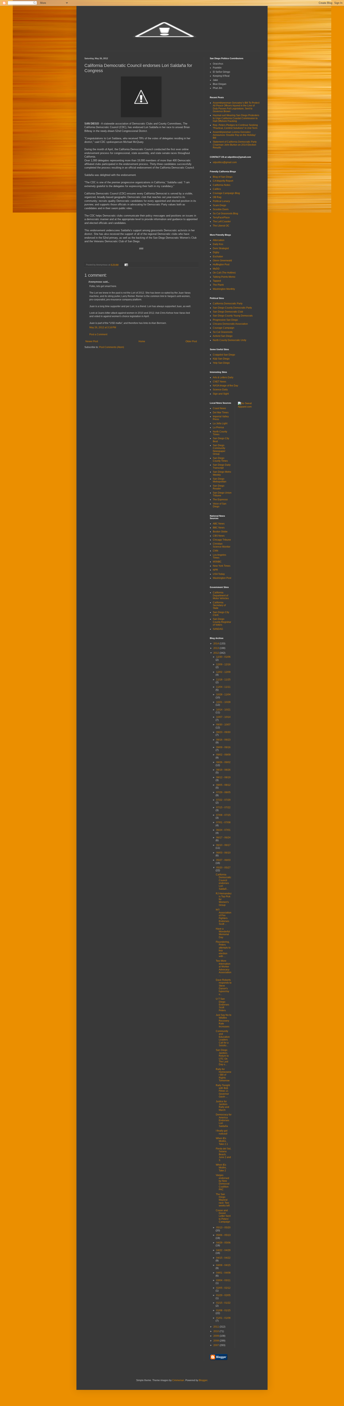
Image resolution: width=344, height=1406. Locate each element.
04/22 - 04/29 (223, 1250)
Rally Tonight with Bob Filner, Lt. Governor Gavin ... (223, 1091)
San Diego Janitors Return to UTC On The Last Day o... (222, 1057)
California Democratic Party (227, 303)
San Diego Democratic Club (228, 311)
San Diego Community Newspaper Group (219, 449)
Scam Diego (219, 205)
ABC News (219, 523)
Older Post (191, 341)
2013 (216, 648)
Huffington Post (221, 264)
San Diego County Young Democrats (233, 315)
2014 (216, 643)
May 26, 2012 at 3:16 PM (102, 327)
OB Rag (217, 197)
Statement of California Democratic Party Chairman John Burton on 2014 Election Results (235, 144)
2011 (216, 1326)
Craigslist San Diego (224, 354)
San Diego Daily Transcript (222, 466)
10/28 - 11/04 (223, 694)
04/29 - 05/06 (223, 1242)
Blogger (203, 1380)
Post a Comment (98, 334)
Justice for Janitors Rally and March (222, 1105)
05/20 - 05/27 (223, 867)
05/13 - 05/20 (223, 1227)
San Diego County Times (220, 459)
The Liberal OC (221, 225)
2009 (216, 1335)
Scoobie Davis (221, 209)
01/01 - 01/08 (223, 1318)
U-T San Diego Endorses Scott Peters (222, 1004)
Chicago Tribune (222, 539)
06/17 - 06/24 (223, 837)
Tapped (217, 280)
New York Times (221, 565)
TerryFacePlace (221, 217)
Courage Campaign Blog (226, 193)
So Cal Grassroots (223, 332)
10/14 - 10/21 (223, 709)
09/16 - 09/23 (223, 739)
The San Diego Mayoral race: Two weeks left (223, 1200)
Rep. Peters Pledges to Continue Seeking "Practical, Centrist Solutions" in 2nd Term (235, 126)
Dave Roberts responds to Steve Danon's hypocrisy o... (224, 987)
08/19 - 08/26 (223, 769)
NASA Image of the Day (225, 385)
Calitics (217, 189)
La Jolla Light (220, 423)
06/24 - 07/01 (223, 830)
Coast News (219, 408)
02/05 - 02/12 (223, 1287)
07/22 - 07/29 (223, 800)
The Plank (218, 284)
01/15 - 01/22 (223, 1302)
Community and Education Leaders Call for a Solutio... (223, 1038)
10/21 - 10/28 (223, 702)
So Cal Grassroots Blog (225, 213)
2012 (216, 653)
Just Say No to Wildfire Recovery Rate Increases (223, 1021)
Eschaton (218, 256)
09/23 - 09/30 (223, 732)
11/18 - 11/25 (223, 679)
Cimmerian (178, 1380)
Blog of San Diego (223, 176)
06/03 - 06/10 (223, 852)
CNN (215, 550)
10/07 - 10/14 (223, 717)
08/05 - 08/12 (223, 785)
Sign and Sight (221, 393)
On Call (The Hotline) (224, 272)
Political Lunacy (221, 201)
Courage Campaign (223, 327)
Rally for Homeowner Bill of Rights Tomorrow (223, 1075)
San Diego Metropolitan (219, 480)
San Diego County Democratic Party (232, 307)
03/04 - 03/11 (223, 1280)
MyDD (216, 268)
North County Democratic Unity (229, 340)
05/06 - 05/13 (223, 1235)
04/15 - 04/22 (223, 1257)
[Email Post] (126, 265)
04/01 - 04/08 (223, 1272)
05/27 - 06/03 (223, 860)
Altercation (218, 240)
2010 (216, 1331)
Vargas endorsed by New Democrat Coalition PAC (222, 1182)
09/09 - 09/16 (223, 747)
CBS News (219, 535)
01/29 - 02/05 (223, 1295)
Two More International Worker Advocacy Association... (223, 968)
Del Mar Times (221, 412)
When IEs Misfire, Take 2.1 (222, 1141)
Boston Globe (220, 531)
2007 (216, 1345)
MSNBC (217, 561)
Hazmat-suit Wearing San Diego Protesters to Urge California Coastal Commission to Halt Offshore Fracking (236, 118)
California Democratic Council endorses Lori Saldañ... (223, 881)
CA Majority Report (223, 180)
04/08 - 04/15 (223, 1265)
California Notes (221, 185)
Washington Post (222, 578)
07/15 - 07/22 (223, 807)
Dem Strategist (221, 248)
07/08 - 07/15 (223, 815)
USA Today (219, 574)
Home (142, 341)
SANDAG (218, 629)
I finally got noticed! (221, 1132)
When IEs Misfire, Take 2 (221, 1167)
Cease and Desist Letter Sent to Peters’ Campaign (223, 1216)
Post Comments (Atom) (111, 347)
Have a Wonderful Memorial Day (223, 933)
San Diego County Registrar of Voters (222, 622)
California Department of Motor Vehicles (221, 595)
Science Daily (220, 389)
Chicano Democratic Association (230, 323)
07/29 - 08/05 (223, 792)
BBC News (219, 527)
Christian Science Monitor (221, 545)
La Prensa (218, 427)
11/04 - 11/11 (223, 687)
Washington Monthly (224, 289)
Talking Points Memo (224, 276)
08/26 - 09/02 (223, 762)
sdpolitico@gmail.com (225, 162)
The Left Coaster (222, 221)
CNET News (219, 381)
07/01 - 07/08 (223, 822)
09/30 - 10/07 (223, 724)
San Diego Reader (218, 487)
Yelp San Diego (221, 363)
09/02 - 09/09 (223, 754)
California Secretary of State (219, 605)
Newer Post (91, 341)
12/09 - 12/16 (223, 664)
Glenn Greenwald (222, 260)
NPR (215, 569)
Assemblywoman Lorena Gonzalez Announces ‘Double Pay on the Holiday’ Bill (234, 135)
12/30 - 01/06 (223, 656)
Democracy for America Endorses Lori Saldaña (224, 1120)
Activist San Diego (223, 336)
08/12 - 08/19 (223, 777)
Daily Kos (218, 244)
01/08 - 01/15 (223, 1310)
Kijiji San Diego (221, 358)
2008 (216, 1340)
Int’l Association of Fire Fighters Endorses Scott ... (223, 916)
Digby (216, 252)
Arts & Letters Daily (223, 377)
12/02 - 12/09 (223, 672)
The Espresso (220, 499)
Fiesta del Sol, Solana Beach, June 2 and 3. (223, 1154)
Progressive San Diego (225, 319)
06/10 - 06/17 (223, 845)
